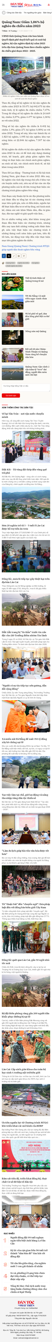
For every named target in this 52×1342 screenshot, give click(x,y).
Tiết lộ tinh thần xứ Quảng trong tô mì (35, 279)
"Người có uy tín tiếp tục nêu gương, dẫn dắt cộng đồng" (24, 687)
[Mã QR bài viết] (24, 256)
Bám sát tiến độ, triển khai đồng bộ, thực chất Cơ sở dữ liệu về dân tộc (24, 1180)
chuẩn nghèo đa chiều (14, 266)
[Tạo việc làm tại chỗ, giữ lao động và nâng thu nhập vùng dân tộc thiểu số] (26, 828)
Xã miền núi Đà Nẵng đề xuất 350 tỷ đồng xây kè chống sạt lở (24, 741)
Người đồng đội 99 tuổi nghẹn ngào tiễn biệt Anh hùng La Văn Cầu (27, 1240)
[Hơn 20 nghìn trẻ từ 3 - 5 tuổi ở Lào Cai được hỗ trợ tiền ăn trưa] (26, 556)
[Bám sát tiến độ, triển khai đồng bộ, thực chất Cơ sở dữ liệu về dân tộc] (26, 1212)
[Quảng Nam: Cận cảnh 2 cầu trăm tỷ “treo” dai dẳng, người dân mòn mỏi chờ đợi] (12, 373)
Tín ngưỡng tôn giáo (32, 12)
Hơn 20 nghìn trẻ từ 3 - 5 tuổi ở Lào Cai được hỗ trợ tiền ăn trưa (23, 527)
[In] (18, 256)
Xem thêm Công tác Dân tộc (17, 407)
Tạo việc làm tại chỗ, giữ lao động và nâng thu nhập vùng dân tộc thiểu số (25, 796)
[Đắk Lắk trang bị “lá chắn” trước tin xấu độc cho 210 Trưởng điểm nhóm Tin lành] (26, 663)
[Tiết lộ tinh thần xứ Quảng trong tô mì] (12, 284)
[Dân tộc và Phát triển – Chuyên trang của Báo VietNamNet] (17, 5)
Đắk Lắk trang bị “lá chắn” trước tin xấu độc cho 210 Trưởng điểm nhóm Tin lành (24, 634)
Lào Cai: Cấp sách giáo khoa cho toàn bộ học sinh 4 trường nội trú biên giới (24, 1071)
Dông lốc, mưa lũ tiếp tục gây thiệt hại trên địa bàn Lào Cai (26, 581)
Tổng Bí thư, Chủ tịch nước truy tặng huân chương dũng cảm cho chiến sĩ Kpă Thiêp (28, 1289)
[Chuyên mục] (3, 4)
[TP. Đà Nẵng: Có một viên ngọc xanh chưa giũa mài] (12, 302)
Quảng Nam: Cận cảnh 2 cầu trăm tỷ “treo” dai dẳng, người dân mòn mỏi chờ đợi (37, 370)
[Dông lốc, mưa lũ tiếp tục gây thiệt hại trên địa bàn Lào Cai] (26, 609)
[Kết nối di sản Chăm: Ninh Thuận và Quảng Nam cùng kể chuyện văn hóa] (12, 355)
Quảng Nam (10, 263)
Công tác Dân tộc (14, 12)
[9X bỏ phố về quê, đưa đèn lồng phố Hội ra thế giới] (12, 320)
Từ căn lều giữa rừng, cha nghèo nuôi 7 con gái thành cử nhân (28, 1265)
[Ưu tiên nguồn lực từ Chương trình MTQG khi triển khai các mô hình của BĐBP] (26, 1156)
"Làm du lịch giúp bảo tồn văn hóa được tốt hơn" (25, 852)
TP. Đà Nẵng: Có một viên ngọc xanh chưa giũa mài (36, 299)
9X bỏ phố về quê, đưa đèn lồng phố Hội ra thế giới (37, 316)
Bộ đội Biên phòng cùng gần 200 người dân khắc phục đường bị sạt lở (25, 1015)
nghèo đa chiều (23, 263)
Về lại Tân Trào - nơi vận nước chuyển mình (23, 415)
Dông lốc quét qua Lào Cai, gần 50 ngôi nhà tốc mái (25, 962)
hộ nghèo (35, 263)
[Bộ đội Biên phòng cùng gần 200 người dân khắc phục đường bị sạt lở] (26, 1047)
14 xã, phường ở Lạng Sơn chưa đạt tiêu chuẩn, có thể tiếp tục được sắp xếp (27, 1276)
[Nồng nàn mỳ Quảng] (12, 337)
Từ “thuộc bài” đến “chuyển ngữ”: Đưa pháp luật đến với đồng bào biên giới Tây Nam (26, 906)
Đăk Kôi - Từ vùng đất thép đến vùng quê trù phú (24, 471)
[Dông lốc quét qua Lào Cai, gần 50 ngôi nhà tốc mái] (26, 991)
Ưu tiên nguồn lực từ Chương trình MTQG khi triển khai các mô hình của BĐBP (25, 1124)
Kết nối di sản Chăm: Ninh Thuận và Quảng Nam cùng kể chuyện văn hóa (36, 353)
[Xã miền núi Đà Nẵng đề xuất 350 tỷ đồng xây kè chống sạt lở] (26, 772)
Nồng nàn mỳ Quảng (35, 331)
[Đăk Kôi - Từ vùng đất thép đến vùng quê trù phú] (26, 503)
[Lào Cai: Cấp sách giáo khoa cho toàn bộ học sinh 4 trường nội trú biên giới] (26, 1100)
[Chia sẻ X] (9, 256)
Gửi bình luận (11, 395)
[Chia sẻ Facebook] (4, 256)
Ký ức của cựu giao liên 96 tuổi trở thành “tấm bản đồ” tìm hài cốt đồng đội (29, 1253)
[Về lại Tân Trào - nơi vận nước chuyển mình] (26, 447)
